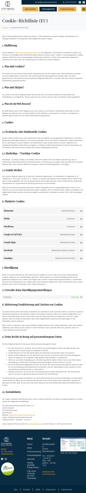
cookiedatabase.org (36, 424)
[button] (83, 9)
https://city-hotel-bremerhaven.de (28, 53)
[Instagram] (84, 2)
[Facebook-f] (80, 2)
